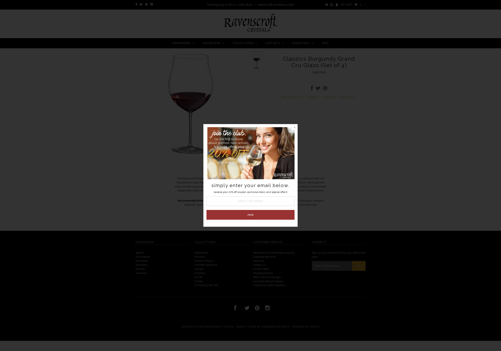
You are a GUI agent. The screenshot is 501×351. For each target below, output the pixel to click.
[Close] (294, 127)
